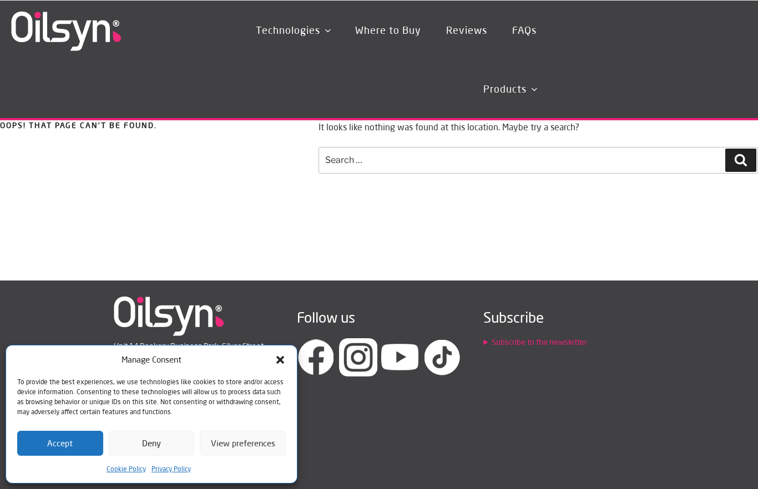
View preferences (243, 443)
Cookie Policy (126, 469)
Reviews (466, 30)
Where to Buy (388, 30)
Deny (151, 443)
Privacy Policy (171, 469)
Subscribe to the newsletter (539, 342)
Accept (60, 443)
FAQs (524, 30)
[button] (280, 359)
